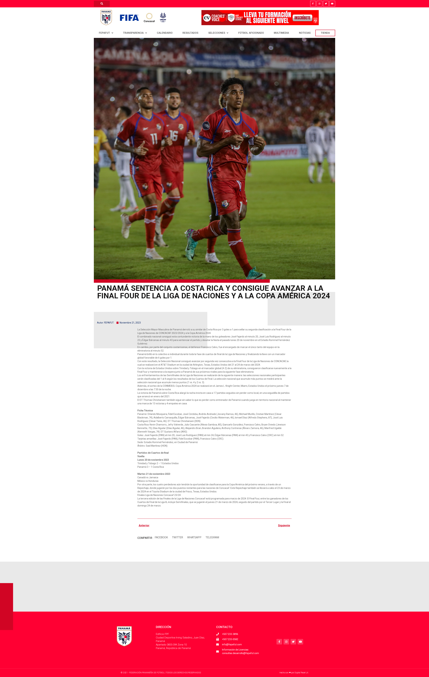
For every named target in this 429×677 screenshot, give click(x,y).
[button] (161, 537)
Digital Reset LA (301, 672)
